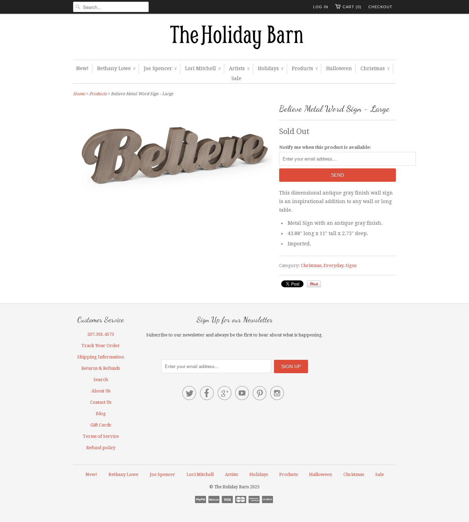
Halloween (339, 68)
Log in (320, 7)
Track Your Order (100, 345)
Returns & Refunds (100, 368)
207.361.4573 (100, 334)
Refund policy (100, 447)
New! (82, 68)
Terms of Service (101, 436)
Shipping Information (100, 356)
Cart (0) (352, 7)
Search (100, 379)
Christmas (375, 68)
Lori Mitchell (202, 68)
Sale (236, 78)
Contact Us (100, 402)
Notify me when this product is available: (325, 147)
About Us (100, 390)
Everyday (333, 265)
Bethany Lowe (116, 68)
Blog (101, 413)
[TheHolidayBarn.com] (234, 38)
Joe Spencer (160, 68)
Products (305, 68)
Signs (350, 265)
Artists (239, 68)
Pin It (314, 283)
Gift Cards (100, 424)
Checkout (380, 7)
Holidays (270, 68)
